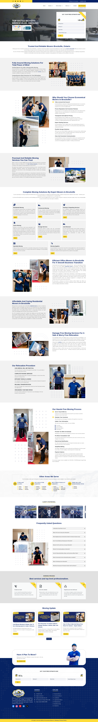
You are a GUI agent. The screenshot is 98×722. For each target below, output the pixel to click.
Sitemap (57, 720)
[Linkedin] (20, 1)
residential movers (33, 305)
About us (67, 5)
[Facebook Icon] (13, 706)
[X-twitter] (23, 1)
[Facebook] (15, 1)
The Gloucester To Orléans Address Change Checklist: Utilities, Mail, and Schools (48, 625)
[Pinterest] (18, 1)
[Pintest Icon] (20, 706)
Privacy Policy (63, 720)
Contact (75, 5)
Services (50, 5)
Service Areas (58, 5)
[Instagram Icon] (17, 706)
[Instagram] (13, 1)
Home (44, 5)
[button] (84, 512)
